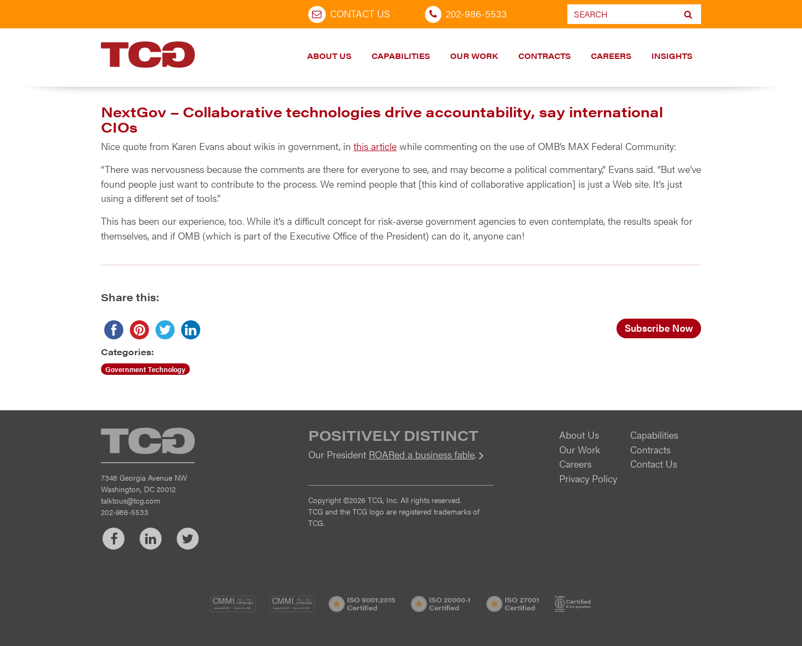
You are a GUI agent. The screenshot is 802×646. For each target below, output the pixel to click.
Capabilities (401, 55)
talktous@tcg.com (130, 500)
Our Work (474, 55)
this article (375, 146)
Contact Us (360, 13)
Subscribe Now (659, 327)
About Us (329, 55)
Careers (611, 55)
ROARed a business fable (422, 454)
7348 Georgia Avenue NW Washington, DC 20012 (144, 483)
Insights (671, 55)
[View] (401, 461)
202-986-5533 (476, 13)
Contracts (544, 55)
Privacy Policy (588, 478)
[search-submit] (688, 14)
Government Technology (145, 369)
